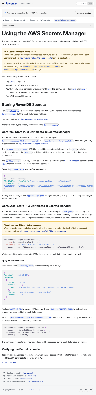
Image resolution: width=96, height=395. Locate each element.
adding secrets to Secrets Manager (33, 119)
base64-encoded (71, 161)
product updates (26, 379)
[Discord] (91, 390)
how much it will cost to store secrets (36, 58)
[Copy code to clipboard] (91, 176)
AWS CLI (13, 82)
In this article (8, 25)
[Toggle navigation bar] (3, 3)
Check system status (35, 381)
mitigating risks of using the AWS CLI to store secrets (43, 231)
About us (30, 390)
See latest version (84, 13)
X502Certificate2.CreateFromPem (33, 144)
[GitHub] (81, 390)
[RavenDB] (11, 3)
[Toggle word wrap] (87, 176)
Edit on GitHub (10, 362)
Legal (39, 390)
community (32, 376)
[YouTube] (86, 390)
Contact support (26, 373)
